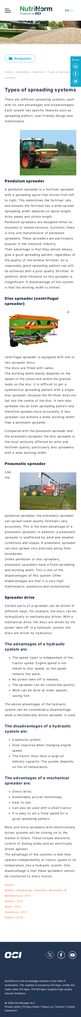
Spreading (22, 71)
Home (8, 71)
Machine (38, 71)
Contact (60, 1006)
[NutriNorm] (36, 10)
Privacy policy (13, 1006)
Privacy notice (31, 1006)
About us (47, 1006)
